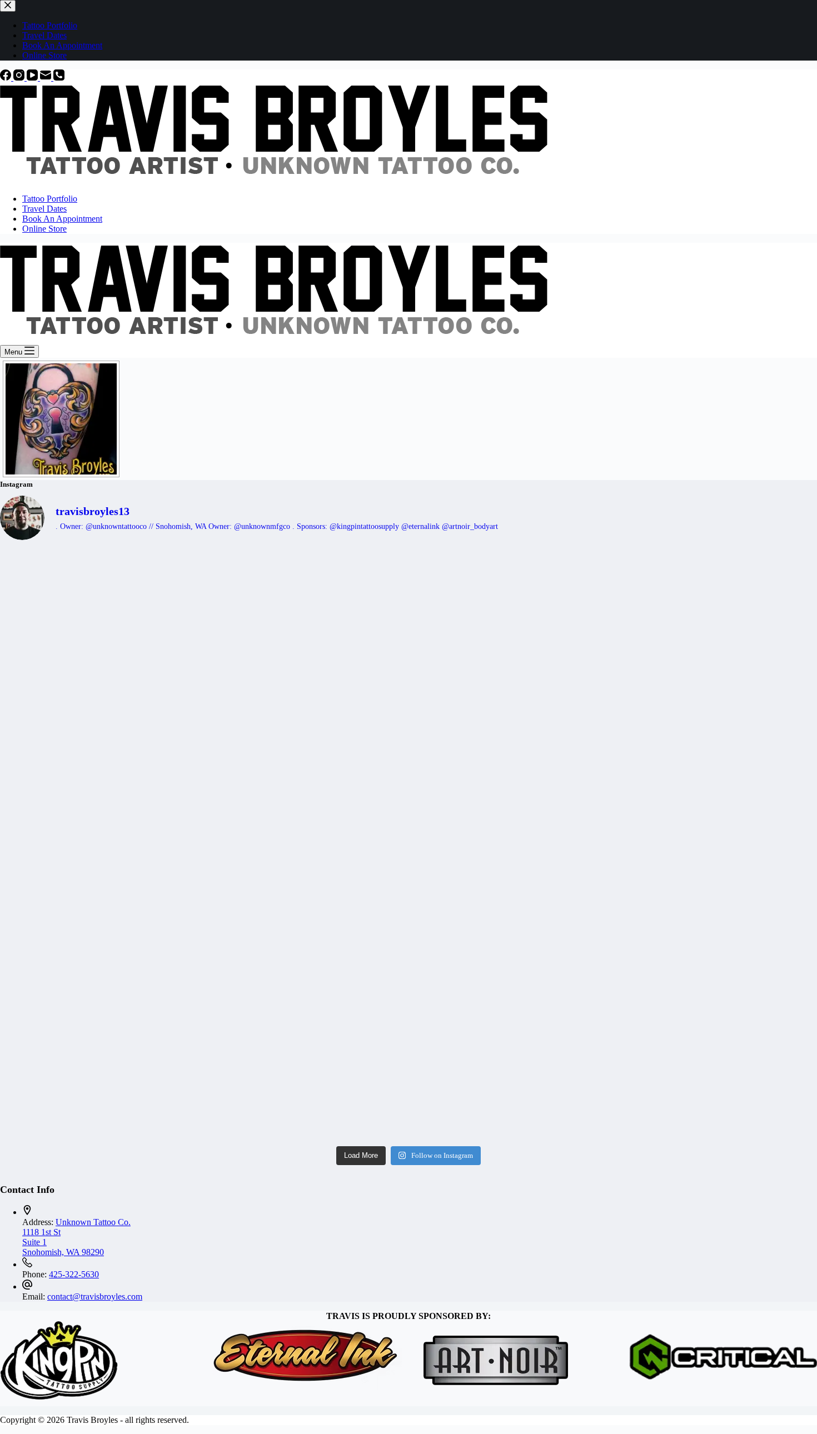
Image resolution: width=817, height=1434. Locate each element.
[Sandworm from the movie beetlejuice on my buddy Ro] (306, 845)
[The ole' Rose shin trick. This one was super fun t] (511, 1081)
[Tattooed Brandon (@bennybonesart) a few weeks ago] (306, 963)
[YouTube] (33, 77)
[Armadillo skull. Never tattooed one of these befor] (717, 609)
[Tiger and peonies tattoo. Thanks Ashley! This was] (100, 727)
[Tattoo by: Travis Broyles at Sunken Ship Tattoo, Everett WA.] (61, 418)
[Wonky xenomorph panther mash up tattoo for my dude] (100, 845)
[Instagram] (20, 77)
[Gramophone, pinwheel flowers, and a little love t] (306, 1081)
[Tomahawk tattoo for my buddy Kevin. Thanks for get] (306, 727)
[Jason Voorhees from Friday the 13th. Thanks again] (100, 609)
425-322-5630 (74, 1274)
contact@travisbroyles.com (94, 1296)
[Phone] (58, 77)
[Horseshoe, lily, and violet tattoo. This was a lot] (511, 727)
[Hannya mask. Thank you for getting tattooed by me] (100, 1081)
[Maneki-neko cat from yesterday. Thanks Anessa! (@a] (511, 963)
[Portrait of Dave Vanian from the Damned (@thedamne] (717, 845)
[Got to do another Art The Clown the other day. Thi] (100, 963)
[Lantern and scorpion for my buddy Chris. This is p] (717, 963)
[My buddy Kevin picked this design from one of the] (306, 609)
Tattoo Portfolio (49, 198)
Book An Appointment (62, 218)
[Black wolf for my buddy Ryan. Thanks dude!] (511, 609)
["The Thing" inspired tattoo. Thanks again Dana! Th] (511, 845)
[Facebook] (6, 77)
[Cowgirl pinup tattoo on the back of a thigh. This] (717, 727)
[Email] (46, 77)
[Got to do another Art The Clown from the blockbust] (717, 1081)
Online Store (44, 228)
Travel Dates (44, 208)
